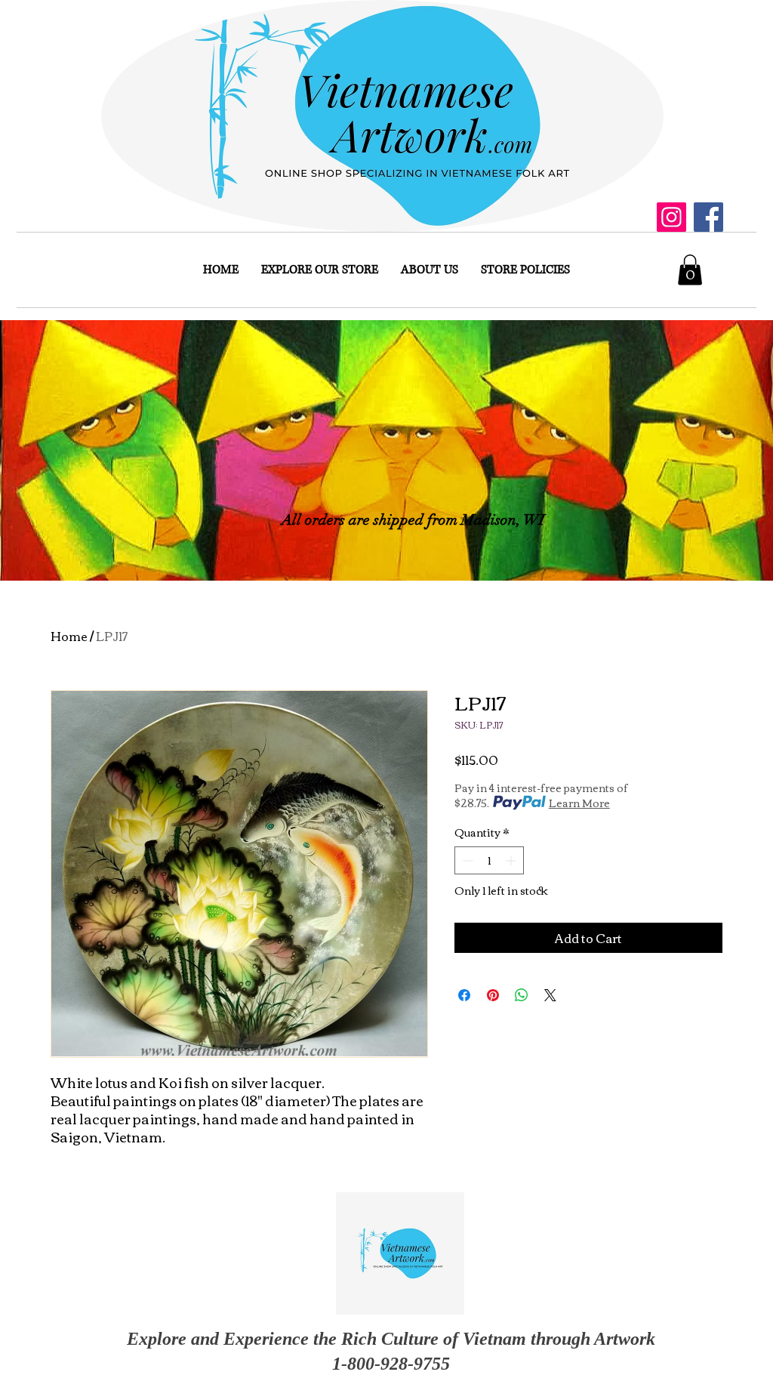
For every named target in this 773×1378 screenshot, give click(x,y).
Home (69, 635)
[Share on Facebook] (464, 995)
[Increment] (512, 860)
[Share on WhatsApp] (522, 995)
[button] (690, 269)
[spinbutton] (489, 860)
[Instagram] (671, 217)
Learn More (579, 802)
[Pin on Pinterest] (493, 995)
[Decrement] (466, 860)
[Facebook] (708, 217)
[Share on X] (550, 995)
